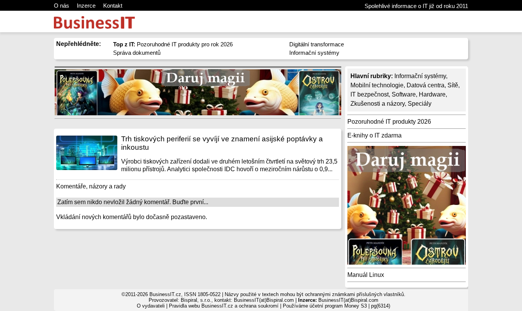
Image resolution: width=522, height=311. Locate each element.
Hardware (432, 94)
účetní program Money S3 (338, 306)
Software (404, 94)
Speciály (419, 103)
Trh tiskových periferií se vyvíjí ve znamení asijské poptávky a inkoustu (222, 143)
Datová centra (425, 85)
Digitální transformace (316, 44)
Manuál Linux (365, 275)
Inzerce (86, 5)
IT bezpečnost (369, 94)
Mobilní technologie (377, 85)
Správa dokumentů (136, 52)
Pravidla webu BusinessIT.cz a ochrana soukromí (224, 306)
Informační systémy (314, 52)
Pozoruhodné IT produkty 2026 (389, 121)
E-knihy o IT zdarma (374, 135)
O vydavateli (151, 306)
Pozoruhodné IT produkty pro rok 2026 (173, 44)
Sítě (452, 85)
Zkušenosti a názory (377, 103)
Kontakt (112, 5)
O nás (61, 5)
